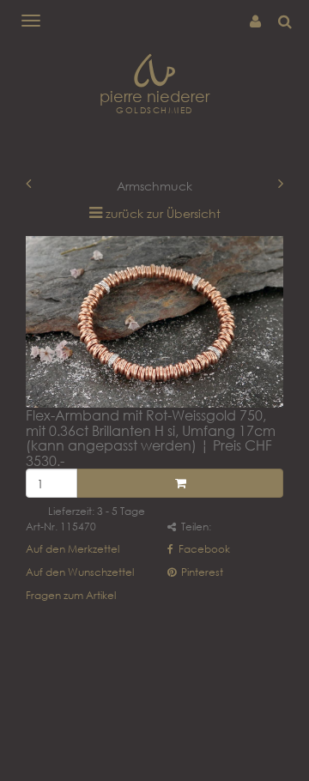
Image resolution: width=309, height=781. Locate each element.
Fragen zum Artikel (71, 595)
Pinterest (201, 572)
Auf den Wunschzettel (80, 572)
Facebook (203, 548)
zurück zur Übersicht (163, 213)
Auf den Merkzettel (72, 548)
